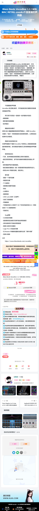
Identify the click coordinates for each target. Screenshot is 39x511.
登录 (15, 448)
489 (17, 384)
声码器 (14, 109)
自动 (10, 132)
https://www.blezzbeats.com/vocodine (18, 245)
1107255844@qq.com (18, 322)
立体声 (16, 201)
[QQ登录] (13, 456)
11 (20, 384)
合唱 (15, 174)
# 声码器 (19, 25)
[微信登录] (17, 456)
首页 (3, 48)
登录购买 (30, 295)
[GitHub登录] (21, 456)
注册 (26, 448)
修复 (9, 219)
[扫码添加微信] (36, 254)
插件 (7, 48)
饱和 (20, 171)
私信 (35, 53)
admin (9, 52)
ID (7, 135)
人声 (33, 163)
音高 (10, 140)
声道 (6, 148)
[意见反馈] (36, 264)
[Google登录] (25, 456)
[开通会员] (36, 246)
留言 (18, 253)
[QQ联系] (36, 250)
